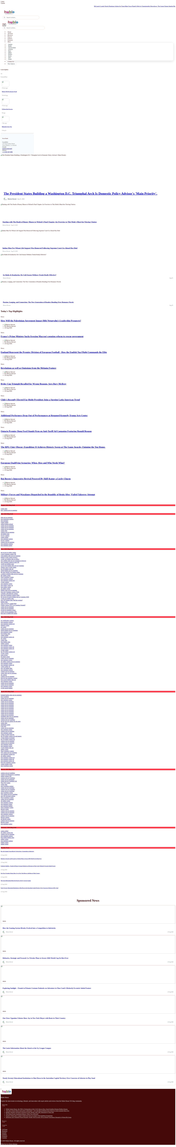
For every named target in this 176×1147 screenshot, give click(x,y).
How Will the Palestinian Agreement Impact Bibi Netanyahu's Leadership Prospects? (41, 320)
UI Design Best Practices (7, 109)
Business (10, 35)
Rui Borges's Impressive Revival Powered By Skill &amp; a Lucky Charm (36, 478)
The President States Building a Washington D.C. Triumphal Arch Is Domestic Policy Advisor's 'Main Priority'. (80, 193)
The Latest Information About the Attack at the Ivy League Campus (16, 880)
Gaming (10, 44)
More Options (11, 64)
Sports (9, 56)
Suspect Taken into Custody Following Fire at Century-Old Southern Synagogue (29, 1115)
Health (10, 46)
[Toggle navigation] (4, 24)
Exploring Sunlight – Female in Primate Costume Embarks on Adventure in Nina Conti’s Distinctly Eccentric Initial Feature (28, 866)
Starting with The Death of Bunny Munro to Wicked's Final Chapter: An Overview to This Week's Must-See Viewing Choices (50, 222)
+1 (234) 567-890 (7, 152)
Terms (11, 1144)
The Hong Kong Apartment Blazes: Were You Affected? (22, 1114)
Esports (10, 37)
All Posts (10, 33)
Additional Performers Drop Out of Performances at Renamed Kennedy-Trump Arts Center (44, 415)
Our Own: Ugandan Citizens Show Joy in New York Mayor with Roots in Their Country (20, 873)
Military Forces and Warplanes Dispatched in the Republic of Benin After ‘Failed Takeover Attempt (48, 494)
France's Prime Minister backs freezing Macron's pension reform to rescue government (42, 336)
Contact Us (11, 61)
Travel (10, 59)
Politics (10, 54)
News (9, 51)
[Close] (1, 73)
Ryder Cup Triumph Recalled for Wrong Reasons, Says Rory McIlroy (33, 384)
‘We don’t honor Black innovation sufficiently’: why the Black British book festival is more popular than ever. (37, 1111)
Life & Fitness (12, 47)
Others (10, 52)
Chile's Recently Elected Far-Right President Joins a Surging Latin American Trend (40, 399)
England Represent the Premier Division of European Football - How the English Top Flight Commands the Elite (54, 352)
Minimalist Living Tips (7, 126)
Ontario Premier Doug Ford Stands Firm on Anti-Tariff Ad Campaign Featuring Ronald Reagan (46, 431)
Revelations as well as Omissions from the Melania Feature (28, 368)
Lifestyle (10, 49)
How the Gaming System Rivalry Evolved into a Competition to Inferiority (17, 851)
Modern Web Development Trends (9, 91)
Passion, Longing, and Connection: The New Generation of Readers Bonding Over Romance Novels (38, 302)
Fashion (10, 38)
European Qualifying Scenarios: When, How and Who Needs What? (33, 463)
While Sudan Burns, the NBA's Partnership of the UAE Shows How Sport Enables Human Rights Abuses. (37, 1109)
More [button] (9, 42)
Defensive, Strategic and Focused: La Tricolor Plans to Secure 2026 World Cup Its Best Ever (21, 858)
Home (9, 32)
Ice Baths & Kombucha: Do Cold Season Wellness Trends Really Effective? (29, 275)
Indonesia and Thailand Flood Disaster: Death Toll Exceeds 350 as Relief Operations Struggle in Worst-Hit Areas (38, 1117)
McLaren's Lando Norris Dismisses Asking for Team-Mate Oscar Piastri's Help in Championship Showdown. (109, 6)
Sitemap (15, 1144)
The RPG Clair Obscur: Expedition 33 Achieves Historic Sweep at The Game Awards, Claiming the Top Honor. (53, 447)
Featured (10, 40)
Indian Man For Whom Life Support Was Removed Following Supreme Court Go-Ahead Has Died (40, 248)
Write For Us (5, 1144)
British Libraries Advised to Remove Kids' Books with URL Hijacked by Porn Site (30, 1112)
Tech (9, 57)
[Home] (9, 15)
